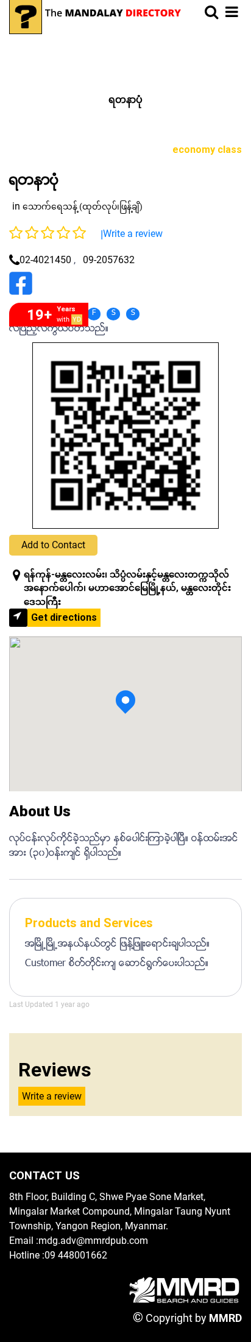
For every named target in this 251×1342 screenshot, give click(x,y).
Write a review (133, 233)
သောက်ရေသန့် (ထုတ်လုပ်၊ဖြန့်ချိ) (83, 206)
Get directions (64, 617)
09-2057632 (109, 260)
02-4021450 (45, 260)
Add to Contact (53, 545)
